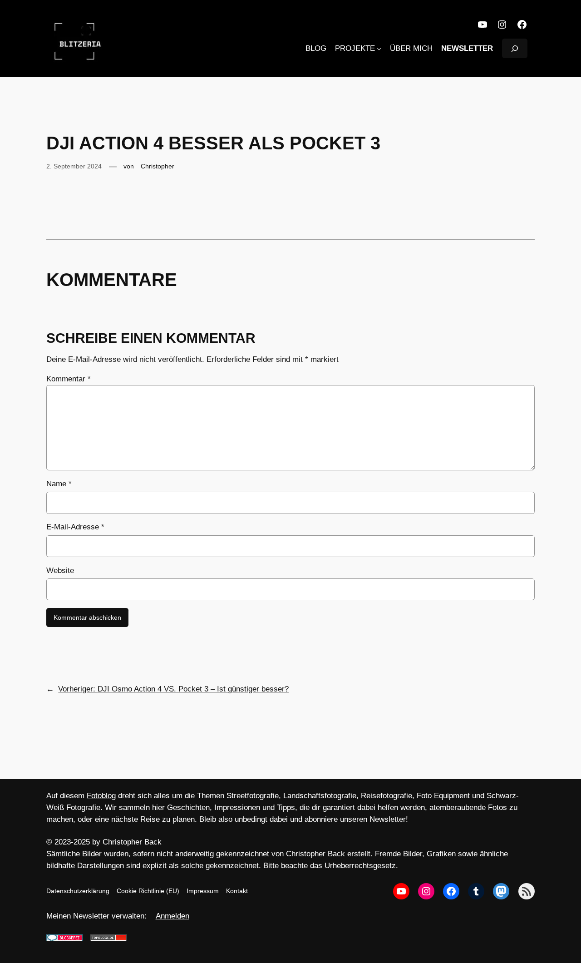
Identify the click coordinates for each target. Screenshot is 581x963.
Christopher (157, 166)
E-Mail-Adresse (75, 527)
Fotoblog (101, 795)
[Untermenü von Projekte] (379, 48)
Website (60, 570)
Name (59, 483)
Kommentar (68, 379)
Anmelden (172, 916)
